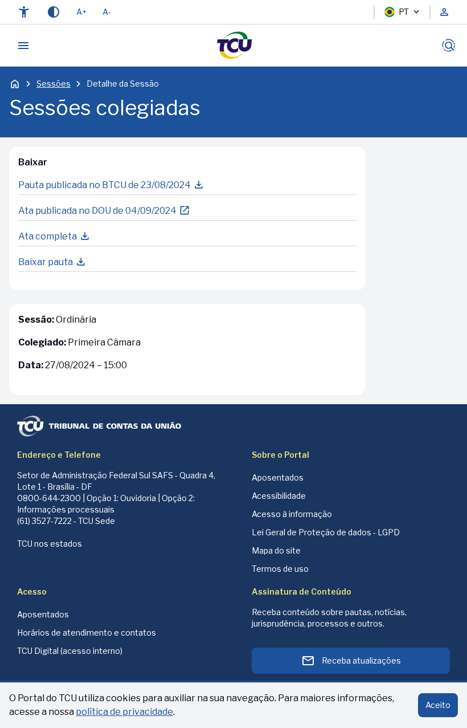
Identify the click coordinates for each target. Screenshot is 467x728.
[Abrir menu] (23, 45)
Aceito (437, 705)
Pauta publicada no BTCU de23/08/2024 (104, 185)
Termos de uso (280, 569)
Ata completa (47, 236)
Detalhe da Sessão (123, 83)
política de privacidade (124, 711)
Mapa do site (276, 550)
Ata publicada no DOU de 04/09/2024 (97, 210)
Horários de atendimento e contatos (86, 632)
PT (404, 12)
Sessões (53, 83)
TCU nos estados (49, 543)
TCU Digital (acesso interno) (69, 651)
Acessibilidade (279, 496)
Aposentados (278, 477)
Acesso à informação (292, 514)
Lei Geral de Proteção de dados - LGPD (326, 532)
